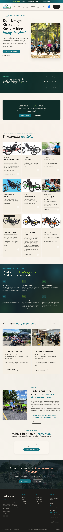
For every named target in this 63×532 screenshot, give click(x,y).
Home (14, 6)
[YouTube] (7, 516)
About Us (23, 505)
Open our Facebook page (30, 449)
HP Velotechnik (55, 516)
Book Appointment (11, 369)
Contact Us (55, 6)
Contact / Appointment (40, 505)
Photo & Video (38, 503)
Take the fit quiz (24, 115)
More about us (36, 421)
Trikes (18, 6)
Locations (33, 6)
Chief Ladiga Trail (53, 521)
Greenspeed (58, 514)
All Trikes (23, 497)
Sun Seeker (52, 517)
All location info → (56, 323)
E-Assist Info (24, 501)
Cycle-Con (57, 522)
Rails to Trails (52, 522)
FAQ (36, 508)
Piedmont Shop (39, 497)
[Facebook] (49, 6)
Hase (50, 516)
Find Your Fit (7, 55)
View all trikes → (57, 137)
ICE (59, 516)
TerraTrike (56, 517)
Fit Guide (23, 6)
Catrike (53, 514)
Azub (50, 514)
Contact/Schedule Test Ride (10, 51)
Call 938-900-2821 (38, 481)
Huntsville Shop (39, 499)
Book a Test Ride (24, 481)
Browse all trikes (37, 115)
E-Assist (27, 6)
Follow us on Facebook (29, 438)
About (44, 6)
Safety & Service (25, 503)
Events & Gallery (38, 6)
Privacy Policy (58, 529)
